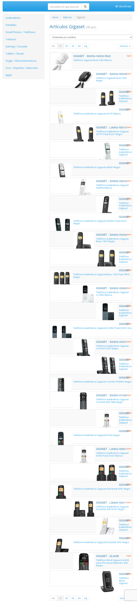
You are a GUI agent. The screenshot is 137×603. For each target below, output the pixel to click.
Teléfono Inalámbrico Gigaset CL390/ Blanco (112, 293)
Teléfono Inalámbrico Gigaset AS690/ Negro (125, 208)
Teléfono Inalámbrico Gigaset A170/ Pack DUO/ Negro (125, 102)
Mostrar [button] (124, 46)
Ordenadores (13, 17)
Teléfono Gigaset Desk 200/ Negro (111, 79)
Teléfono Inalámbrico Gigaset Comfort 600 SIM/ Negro (112, 401)
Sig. (86, 46)
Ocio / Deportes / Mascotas (22, 68)
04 (79, 46)
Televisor (11, 39)
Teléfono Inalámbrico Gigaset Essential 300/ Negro (101, 542)
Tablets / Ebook (15, 53)
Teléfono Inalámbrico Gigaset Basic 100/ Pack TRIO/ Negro (101, 276)
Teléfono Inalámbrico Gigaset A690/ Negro (96, 167)
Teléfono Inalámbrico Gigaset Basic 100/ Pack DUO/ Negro (125, 263)
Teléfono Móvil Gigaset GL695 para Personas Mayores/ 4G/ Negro (112, 562)
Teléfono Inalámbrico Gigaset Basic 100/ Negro (112, 240)
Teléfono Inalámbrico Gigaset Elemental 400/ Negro (101, 488)
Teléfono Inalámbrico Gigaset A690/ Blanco (125, 154)
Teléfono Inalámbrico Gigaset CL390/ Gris (125, 315)
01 (60, 46)
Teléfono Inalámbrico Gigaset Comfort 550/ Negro (112, 347)
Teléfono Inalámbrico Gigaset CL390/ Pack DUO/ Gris (102, 328)
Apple (9, 75)
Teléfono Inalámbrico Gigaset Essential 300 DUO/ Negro (112, 508)
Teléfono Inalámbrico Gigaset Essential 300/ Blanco (125, 531)
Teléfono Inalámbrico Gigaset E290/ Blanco (125, 422)
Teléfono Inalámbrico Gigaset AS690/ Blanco (112, 186)
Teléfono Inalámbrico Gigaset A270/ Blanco (97, 113)
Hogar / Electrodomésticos (21, 60)
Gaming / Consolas (16, 46)
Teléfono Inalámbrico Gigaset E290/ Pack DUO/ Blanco (112, 454)
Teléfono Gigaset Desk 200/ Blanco (92, 60)
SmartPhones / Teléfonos (20, 32)
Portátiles (11, 25)
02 (66, 46)
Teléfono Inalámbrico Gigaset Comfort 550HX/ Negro (102, 381)
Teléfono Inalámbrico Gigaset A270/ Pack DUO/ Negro (112, 133)
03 (73, 46)
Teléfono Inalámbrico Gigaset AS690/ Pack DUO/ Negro (100, 222)
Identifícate (124, 6)
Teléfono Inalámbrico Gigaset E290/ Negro (96, 435)
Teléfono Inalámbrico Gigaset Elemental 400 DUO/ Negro (125, 477)
